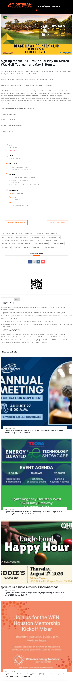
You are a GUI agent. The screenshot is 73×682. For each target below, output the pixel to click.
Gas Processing (7, 237)
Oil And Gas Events (8, 244)
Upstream (26, 247)
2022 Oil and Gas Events (14, 233)
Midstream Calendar (38, 237)
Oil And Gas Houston (25, 244)
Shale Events (6, 247)
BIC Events (28, 233)
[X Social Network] (34, 261)
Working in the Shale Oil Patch (44, 247)
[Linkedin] (38, 261)
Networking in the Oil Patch (31, 240)
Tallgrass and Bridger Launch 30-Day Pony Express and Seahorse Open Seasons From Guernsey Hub (33, 313)
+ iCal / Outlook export (57, 223)
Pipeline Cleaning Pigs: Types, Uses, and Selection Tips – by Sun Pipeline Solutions (27, 321)
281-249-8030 (16, 199)
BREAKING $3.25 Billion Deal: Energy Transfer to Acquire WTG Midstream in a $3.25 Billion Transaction (33, 337)
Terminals (17, 247)
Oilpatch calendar (57, 244)
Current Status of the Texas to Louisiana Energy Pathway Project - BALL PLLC (25, 340)
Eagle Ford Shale (52, 233)
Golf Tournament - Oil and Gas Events (23, 178)
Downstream (39, 233)
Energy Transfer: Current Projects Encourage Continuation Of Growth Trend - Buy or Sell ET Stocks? (32, 334)
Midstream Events (54, 237)
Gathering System (21, 237)
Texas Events (15, 182)
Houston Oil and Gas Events (20, 180)
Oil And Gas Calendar (51, 240)
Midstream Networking (10, 240)
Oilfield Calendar (41, 244)
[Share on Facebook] (30, 261)
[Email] (43, 261)
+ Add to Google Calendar (16, 223)
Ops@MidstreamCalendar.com (15, 109)
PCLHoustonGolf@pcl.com (20, 205)
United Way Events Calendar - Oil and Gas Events (26, 185)
